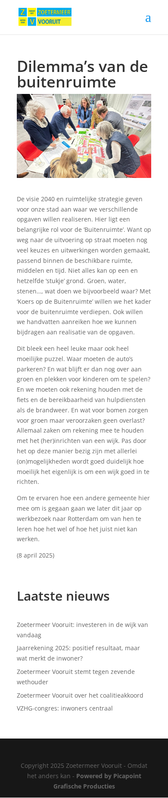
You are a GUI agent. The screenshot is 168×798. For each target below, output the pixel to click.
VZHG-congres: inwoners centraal (65, 708)
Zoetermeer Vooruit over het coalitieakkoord (80, 695)
